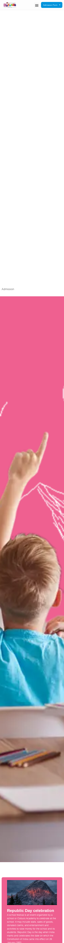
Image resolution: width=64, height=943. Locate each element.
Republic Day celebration (30, 910)
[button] (36, 5)
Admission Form (50, 4)
